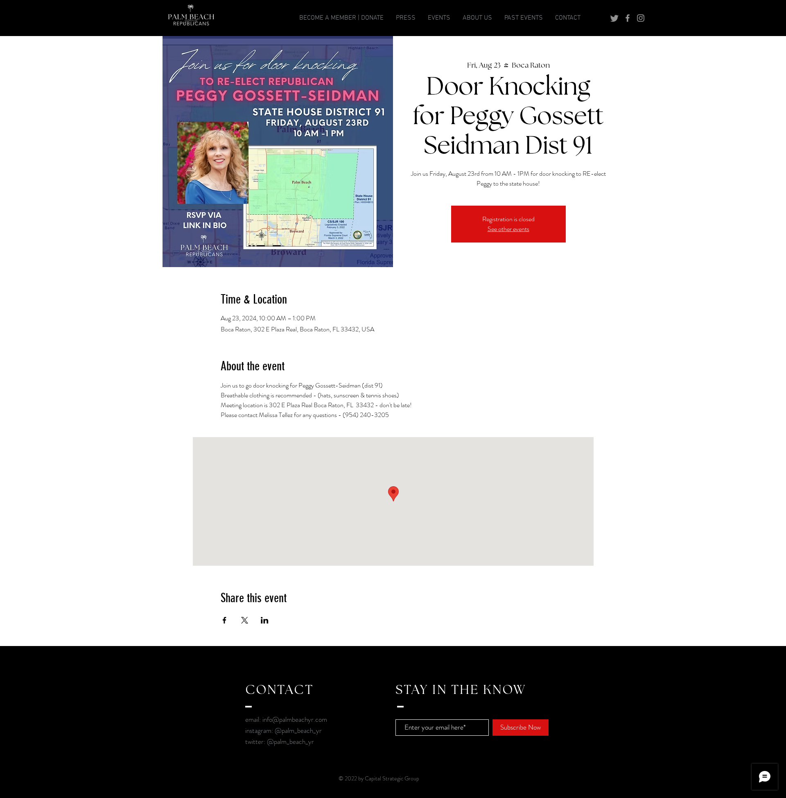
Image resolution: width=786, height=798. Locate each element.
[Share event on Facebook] (224, 620)
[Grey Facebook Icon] (627, 18)
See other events (508, 229)
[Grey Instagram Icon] (641, 18)
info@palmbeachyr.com (294, 719)
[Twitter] (614, 18)
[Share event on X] (244, 620)
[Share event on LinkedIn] (265, 620)
